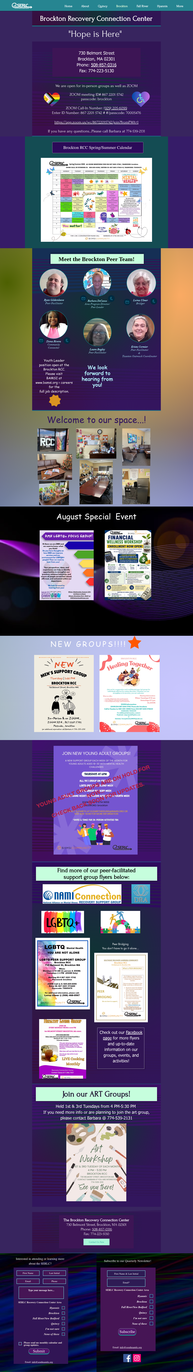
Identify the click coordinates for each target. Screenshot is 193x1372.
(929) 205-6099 (115, 108)
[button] (82, 6)
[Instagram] (137, 1358)
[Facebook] (127, 1358)
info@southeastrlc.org (42, 1361)
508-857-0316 (103, 65)
